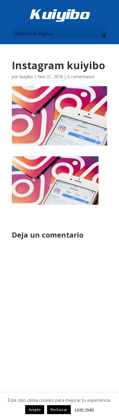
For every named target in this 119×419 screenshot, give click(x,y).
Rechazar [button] (59, 409)
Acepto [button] (35, 409)
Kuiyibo (26, 76)
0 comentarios (80, 76)
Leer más (84, 409)
